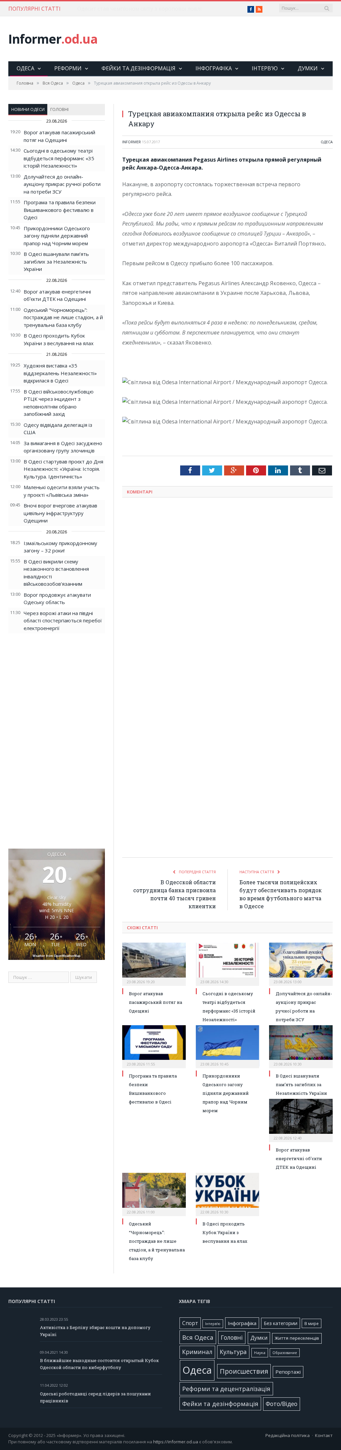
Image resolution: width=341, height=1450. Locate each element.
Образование (284, 1352)
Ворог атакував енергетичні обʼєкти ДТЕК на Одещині (299, 1158)
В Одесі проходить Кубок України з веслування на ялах (224, 1232)
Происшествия (244, 1371)
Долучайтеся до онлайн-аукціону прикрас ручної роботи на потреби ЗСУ (62, 184)
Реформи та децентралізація (226, 1388)
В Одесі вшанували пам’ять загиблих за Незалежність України (56, 261)
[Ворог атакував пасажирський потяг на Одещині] (154, 963)
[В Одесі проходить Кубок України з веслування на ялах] (227, 1193)
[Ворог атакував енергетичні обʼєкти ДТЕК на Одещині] (301, 1119)
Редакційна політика (287, 1435)
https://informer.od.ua (175, 1442)
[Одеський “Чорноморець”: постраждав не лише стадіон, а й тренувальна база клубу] (154, 1193)
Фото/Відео (281, 1404)
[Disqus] (227, 590)
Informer (53, 38)
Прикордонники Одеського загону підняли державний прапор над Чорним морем (57, 236)
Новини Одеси (28, 109)
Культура (233, 1352)
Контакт (324, 1435)
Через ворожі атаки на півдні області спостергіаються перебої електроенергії (63, 620)
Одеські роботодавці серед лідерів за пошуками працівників (95, 1397)
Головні (59, 109)
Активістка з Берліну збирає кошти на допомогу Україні (95, 1330)
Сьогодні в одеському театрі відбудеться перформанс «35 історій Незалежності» (59, 158)
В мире (311, 1323)
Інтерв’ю (265, 68)
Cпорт (190, 1323)
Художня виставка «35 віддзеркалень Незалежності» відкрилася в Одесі (60, 373)
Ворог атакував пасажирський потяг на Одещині (155, 1002)
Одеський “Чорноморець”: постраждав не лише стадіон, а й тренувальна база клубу (63, 317)
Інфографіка (213, 68)
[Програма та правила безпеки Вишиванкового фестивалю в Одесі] (154, 1046)
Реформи (68, 68)
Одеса (25, 68)
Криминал (197, 1352)
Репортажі (288, 1371)
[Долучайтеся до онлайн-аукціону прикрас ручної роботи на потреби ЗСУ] (301, 963)
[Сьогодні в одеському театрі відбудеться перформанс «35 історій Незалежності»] (227, 963)
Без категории (280, 1323)
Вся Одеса (197, 1337)
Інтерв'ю (212, 1323)
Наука (259, 1352)
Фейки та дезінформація (138, 68)
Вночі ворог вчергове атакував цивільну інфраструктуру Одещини (60, 513)
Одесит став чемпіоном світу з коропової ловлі (139, 8)
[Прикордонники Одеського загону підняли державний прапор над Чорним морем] (227, 1046)
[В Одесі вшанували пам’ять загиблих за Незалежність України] (301, 1046)
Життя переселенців (297, 1338)
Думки (308, 68)
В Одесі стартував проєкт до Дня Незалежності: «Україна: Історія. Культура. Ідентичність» (63, 469)
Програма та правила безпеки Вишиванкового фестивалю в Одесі (60, 210)
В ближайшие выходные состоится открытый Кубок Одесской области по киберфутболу (99, 1363)
